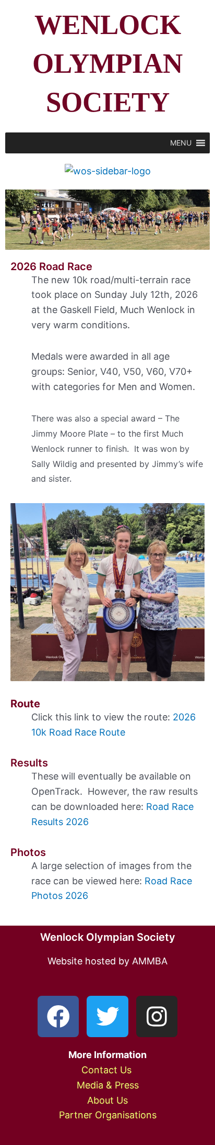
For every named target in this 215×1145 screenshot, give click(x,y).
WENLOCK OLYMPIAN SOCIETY (107, 63)
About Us (107, 1100)
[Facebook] (58, 1016)
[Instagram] (156, 1016)
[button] (181, 142)
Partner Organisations (108, 1114)
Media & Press (108, 1085)
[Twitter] (107, 1016)
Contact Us (107, 1069)
